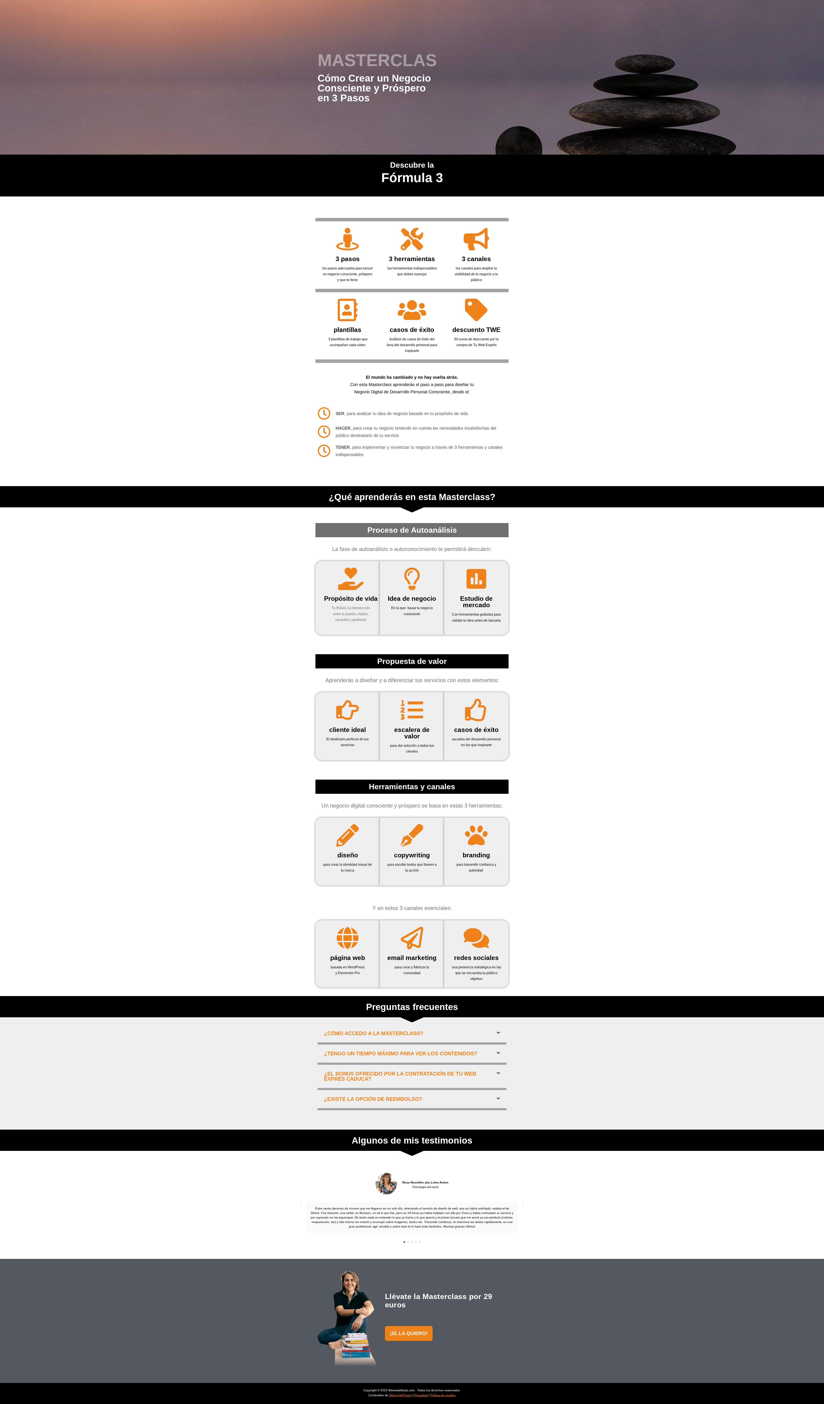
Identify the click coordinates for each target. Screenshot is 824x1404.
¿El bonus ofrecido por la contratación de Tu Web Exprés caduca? (400, 1076)
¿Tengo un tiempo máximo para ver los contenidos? (400, 1053)
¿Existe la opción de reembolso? (373, 1099)
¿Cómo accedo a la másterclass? (373, 1033)
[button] (412, 1034)
